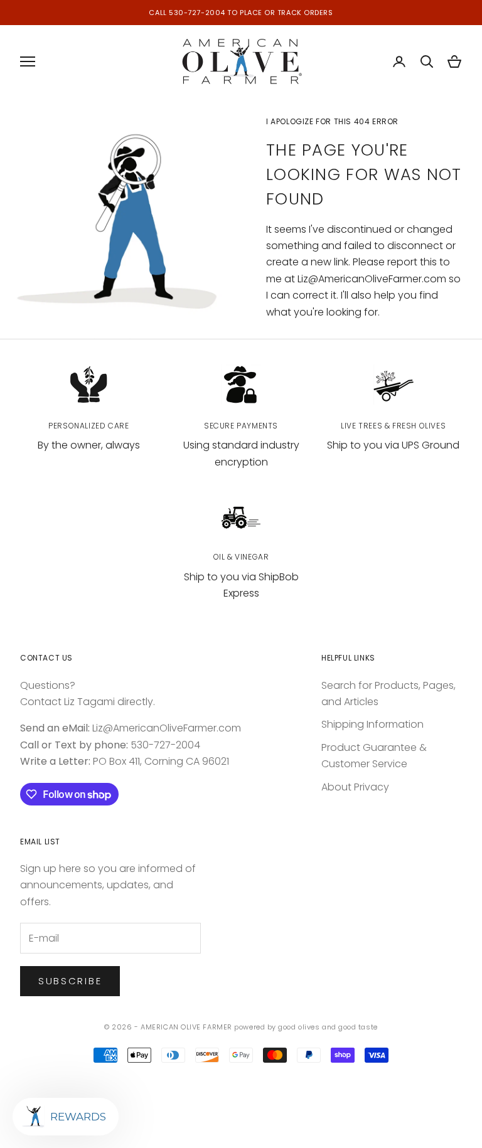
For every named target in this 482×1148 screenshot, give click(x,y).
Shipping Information (372, 724)
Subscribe (70, 980)
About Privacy (355, 787)
